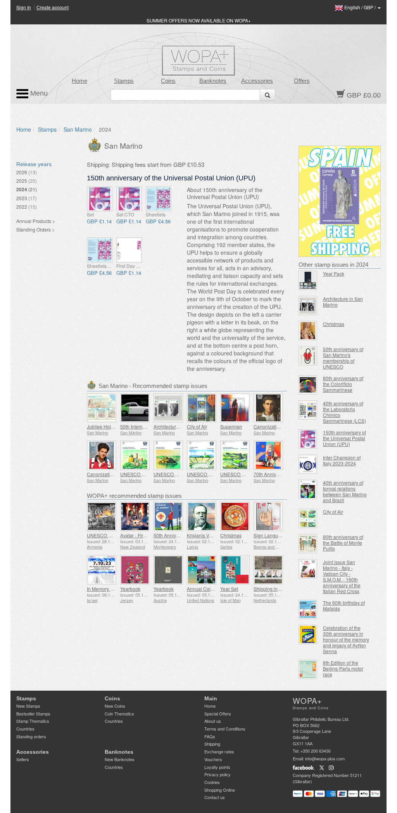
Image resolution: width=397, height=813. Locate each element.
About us (212, 721)
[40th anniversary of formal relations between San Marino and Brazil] (308, 489)
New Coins (115, 706)
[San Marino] (95, 144)
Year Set (229, 588)
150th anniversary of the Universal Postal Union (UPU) (344, 438)
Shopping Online (219, 790)
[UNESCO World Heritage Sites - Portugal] (135, 455)
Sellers (22, 759)
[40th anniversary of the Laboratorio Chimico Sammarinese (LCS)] (308, 410)
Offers (302, 81)
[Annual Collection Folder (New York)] (201, 570)
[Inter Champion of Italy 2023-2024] (308, 464)
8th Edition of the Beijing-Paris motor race (343, 668)
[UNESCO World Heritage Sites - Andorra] (235, 455)
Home (79, 81)
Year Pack (333, 273)
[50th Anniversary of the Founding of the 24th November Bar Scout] (168, 516)
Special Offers (217, 713)
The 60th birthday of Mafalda (344, 605)
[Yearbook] (135, 570)
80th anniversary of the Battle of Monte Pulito (343, 542)
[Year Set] (235, 570)
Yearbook (130, 588)
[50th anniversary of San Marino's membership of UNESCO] (308, 355)
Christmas (231, 535)
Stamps (124, 81)
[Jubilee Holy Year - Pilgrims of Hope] (101, 408)
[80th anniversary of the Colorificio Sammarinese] (308, 384)
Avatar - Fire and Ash (142, 535)
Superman (231, 426)
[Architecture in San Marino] (168, 408)
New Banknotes (120, 759)
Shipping (212, 744)
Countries (25, 729)
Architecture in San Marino (181, 426)
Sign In (23, 7)
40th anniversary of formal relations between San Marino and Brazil (345, 491)
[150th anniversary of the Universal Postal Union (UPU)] (99, 199)
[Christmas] (235, 516)
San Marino (78, 129)
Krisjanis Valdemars (208, 535)
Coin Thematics (119, 713)
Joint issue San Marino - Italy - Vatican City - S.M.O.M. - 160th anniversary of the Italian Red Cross (342, 576)
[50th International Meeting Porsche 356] (135, 408)
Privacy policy (217, 774)
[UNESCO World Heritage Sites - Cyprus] (201, 455)
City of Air (197, 426)
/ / (360, 7)
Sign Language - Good (278, 535)
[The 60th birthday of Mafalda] (308, 609)
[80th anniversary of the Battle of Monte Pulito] (308, 543)
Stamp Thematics (32, 721)
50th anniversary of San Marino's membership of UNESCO (343, 358)
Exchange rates (219, 751)
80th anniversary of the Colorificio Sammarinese (343, 384)
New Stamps (28, 706)
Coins (168, 81)
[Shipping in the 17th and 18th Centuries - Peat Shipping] (268, 570)
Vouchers (213, 759)
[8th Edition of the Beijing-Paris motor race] (308, 669)
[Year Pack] (308, 280)
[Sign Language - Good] (268, 516)
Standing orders (31, 736)
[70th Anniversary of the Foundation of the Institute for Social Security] (268, 455)
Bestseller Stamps (33, 713)
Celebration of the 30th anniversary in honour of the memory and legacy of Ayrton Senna (346, 639)
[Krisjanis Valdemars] (201, 516)
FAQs (209, 736)
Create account (52, 7)
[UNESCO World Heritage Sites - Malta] (168, 455)
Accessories (257, 81)
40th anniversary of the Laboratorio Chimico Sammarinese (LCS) (344, 412)
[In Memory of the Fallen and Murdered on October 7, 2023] (101, 570)
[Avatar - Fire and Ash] (135, 516)
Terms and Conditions (224, 729)
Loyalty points (217, 767)
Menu (38, 93)
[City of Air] (201, 408)
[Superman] (235, 408)
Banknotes (212, 81)
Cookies (212, 782)
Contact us (214, 797)
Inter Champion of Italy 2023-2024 (342, 460)
